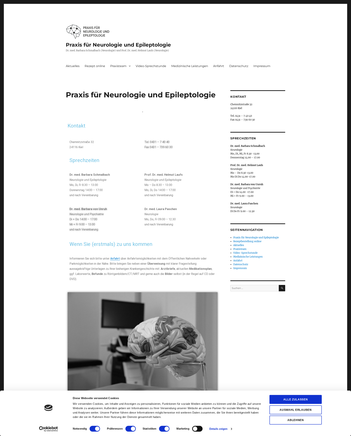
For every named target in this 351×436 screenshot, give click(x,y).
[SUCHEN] (282, 288)
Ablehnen (295, 420)
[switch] (130, 429)
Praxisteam (118, 66)
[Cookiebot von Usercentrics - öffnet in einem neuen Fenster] (49, 429)
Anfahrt (218, 66)
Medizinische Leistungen (189, 66)
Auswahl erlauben (296, 409)
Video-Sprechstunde (151, 66)
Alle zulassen (295, 399)
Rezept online (95, 66)
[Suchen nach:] (254, 288)
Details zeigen (218, 428)
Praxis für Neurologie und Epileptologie (118, 45)
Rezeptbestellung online (247, 241)
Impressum (261, 66)
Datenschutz (238, 66)
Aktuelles (73, 66)
